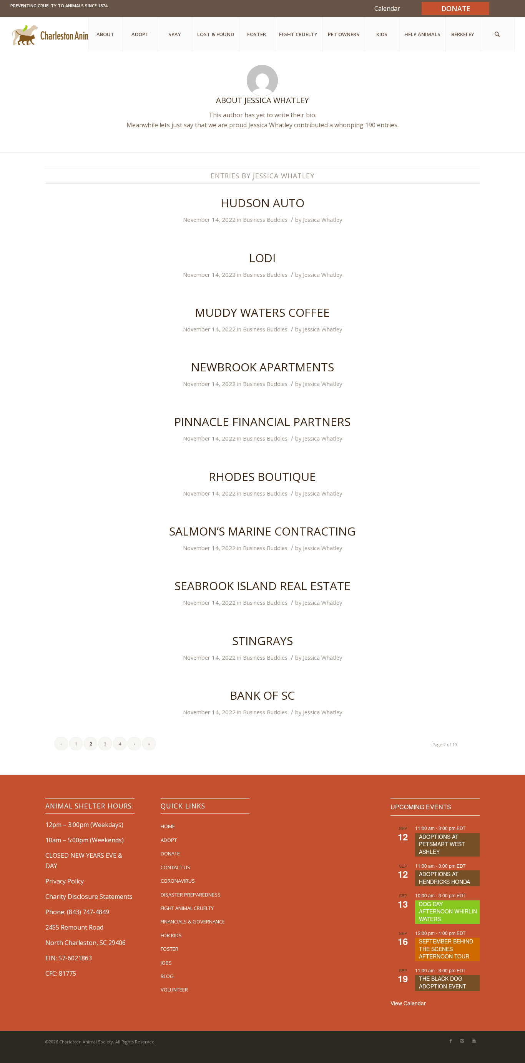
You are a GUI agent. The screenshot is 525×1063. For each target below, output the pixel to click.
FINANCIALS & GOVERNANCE (193, 921)
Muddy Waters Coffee (262, 312)
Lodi (262, 258)
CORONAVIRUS (178, 880)
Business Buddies (265, 219)
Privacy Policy (64, 881)
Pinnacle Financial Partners (262, 421)
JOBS (166, 962)
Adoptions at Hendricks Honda (444, 877)
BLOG (167, 976)
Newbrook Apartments (262, 367)
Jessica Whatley (322, 219)
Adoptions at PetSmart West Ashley (442, 844)
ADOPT (169, 840)
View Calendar (408, 1003)
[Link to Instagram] (462, 1040)
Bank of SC (262, 695)
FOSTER (169, 948)
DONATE (170, 853)
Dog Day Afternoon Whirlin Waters (448, 911)
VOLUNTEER (174, 989)
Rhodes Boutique (262, 476)
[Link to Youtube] (474, 1040)
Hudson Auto (262, 203)
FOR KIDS (171, 935)
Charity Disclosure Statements (89, 896)
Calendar (387, 8)
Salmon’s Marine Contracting (262, 531)
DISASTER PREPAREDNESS (191, 894)
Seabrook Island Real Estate (262, 586)
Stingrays (262, 641)
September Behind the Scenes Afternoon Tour (446, 948)
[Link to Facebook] (451, 1040)
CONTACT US (175, 867)
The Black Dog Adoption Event (442, 982)
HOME (168, 826)
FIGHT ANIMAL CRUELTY (187, 908)
